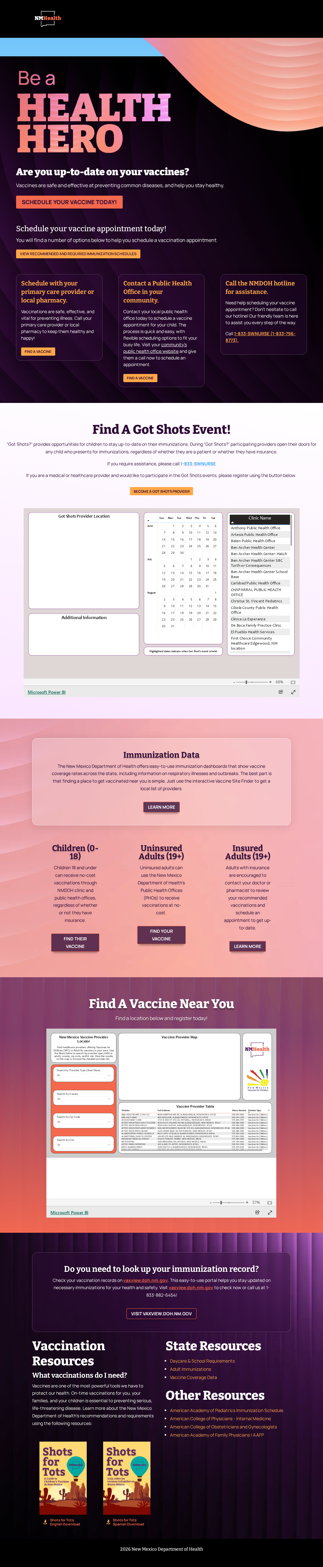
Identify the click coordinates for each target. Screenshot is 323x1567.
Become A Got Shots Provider (162, 491)
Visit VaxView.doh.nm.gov (161, 1314)
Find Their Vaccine (75, 942)
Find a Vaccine (38, 351)
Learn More (161, 807)
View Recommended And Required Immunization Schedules (78, 253)
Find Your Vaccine (161, 935)
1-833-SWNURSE (198, 464)
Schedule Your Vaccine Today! (69, 202)
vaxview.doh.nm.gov (145, 1280)
